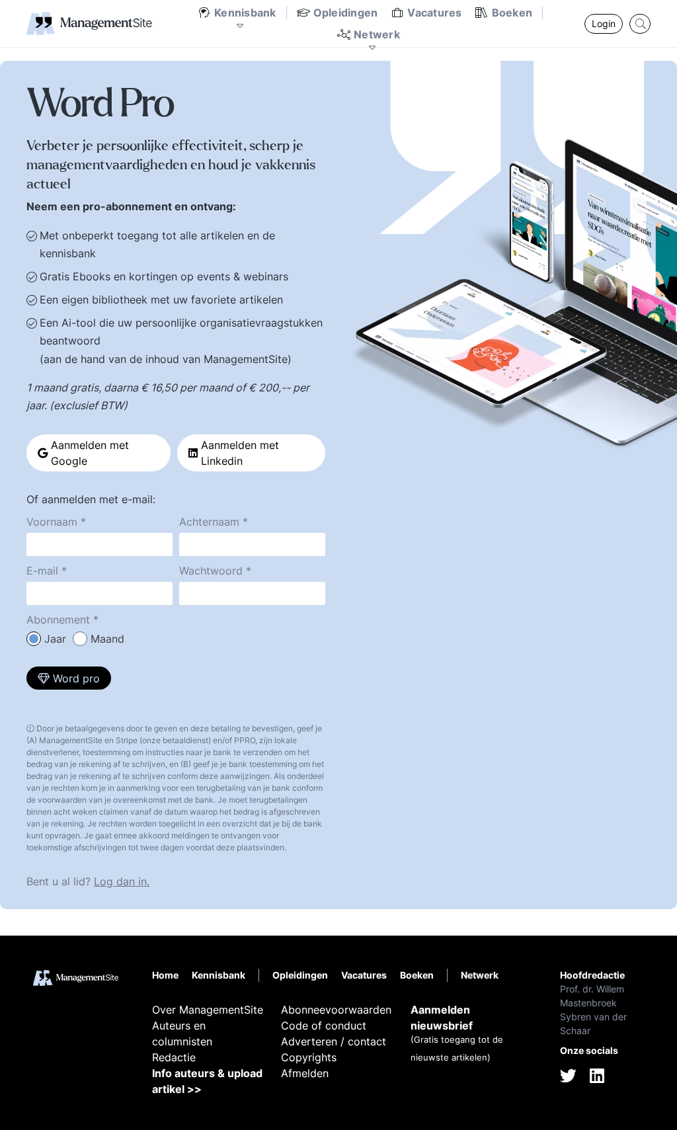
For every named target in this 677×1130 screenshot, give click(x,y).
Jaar (55, 638)
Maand (107, 638)
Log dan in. (121, 881)
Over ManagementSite (207, 1009)
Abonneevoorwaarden (336, 1009)
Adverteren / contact (333, 1041)
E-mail (42, 570)
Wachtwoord (211, 570)
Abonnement (58, 619)
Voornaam (51, 521)
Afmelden (305, 1073)
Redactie (174, 1057)
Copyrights (309, 1057)
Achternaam (209, 521)
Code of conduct (323, 1025)
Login (604, 23)
